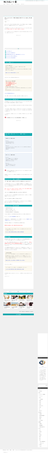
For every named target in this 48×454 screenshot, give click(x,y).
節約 (39, 438)
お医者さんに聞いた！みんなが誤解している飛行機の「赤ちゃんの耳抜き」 (15, 260)
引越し (40, 402)
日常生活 (40, 431)
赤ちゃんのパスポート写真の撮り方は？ (10, 52)
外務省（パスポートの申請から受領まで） (10, 72)
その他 (39, 428)
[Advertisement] (18, 11)
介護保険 (40, 423)
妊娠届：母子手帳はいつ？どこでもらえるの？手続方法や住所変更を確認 (29, 307)
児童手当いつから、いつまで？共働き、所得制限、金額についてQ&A (7, 300)
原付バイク (40, 410)
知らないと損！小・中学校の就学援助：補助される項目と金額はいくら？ (14, 300)
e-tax (40, 446)
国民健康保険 (40, 425)
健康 (39, 436)
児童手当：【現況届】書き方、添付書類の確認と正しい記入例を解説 (26, 311)
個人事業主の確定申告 (41, 415)
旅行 (39, 433)
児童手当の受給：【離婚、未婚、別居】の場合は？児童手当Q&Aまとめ (29, 300)
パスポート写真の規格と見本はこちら (9, 93)
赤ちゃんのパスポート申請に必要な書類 (10, 57)
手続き (39, 392)
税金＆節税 (40, 412)
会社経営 (40, 444)
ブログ (39, 389)
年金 (39, 397)
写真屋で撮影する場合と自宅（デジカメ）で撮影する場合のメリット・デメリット (15, 54)
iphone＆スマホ (41, 405)
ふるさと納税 (40, 420)
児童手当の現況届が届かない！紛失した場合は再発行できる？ (22, 300)
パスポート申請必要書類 (12, 216)
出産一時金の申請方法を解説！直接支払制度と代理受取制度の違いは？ (7, 307)
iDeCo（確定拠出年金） (43, 441)
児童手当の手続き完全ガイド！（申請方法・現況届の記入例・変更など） (22, 307)
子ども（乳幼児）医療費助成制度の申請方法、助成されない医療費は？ (14, 307)
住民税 (40, 418)
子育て (40, 407)
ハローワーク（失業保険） (42, 394)
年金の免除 (41, 399)
